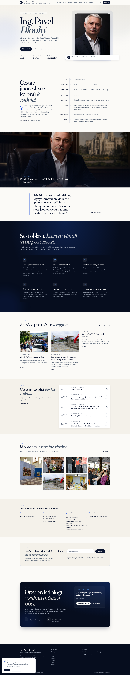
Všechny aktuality (103, 326)
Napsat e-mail (97, 603)
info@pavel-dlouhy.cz (87, 654)
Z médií (75, 2)
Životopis (59, 2)
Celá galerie (105, 451)
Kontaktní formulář (82, 603)
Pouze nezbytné (16, 670)
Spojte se (106, 2)
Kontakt (91, 2)
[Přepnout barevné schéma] (100, 2)
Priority (64, 2)
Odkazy (85, 2)
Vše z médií (23, 403)
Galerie (80, 2)
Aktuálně (70, 2)
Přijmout (7, 670)
